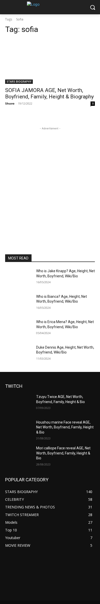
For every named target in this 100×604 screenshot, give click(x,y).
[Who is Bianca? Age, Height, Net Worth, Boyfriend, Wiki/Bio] (18, 303)
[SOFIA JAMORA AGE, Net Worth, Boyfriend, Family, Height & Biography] (50, 61)
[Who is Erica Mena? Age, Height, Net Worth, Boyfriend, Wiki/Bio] (18, 329)
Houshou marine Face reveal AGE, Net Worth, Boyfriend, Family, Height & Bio (65, 427)
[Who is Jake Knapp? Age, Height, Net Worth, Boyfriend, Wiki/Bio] (18, 278)
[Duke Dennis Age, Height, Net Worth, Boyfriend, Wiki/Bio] (18, 354)
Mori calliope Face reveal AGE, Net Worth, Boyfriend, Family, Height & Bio (63, 453)
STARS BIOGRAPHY (19, 81)
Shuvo (9, 103)
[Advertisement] (50, 181)
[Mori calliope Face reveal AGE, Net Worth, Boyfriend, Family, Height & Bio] (18, 455)
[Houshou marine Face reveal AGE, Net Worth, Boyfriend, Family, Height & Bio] (18, 429)
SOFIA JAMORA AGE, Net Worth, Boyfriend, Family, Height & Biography (49, 93)
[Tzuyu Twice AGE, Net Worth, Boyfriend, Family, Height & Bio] (18, 403)
